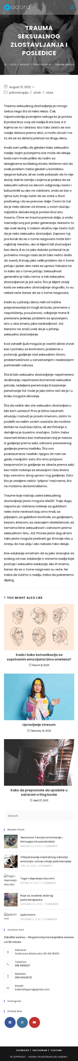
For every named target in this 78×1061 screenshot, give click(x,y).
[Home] (5, 64)
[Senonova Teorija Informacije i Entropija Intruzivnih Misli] (11, 841)
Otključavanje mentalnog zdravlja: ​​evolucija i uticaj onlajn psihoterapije (45, 859)
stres (49, 93)
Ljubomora (27, 915)
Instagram (40, 1050)
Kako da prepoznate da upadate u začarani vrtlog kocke (39, 792)
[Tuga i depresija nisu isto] (11, 880)
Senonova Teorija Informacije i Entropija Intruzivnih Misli (41, 840)
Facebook (22, 1050)
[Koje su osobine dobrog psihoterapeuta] (11, 899)
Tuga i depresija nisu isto (37, 878)
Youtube (56, 1050)
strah (37, 93)
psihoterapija (18, 93)
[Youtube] (34, 1022)
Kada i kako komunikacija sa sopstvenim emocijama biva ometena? (39, 657)
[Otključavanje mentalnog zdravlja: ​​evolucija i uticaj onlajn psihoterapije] (11, 861)
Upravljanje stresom (39, 725)
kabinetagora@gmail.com (32, 989)
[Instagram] (22, 1022)
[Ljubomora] (11, 917)
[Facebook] (10, 1022)
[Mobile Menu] (72, 7)
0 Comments (50, 846)
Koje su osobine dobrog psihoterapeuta (36, 898)
